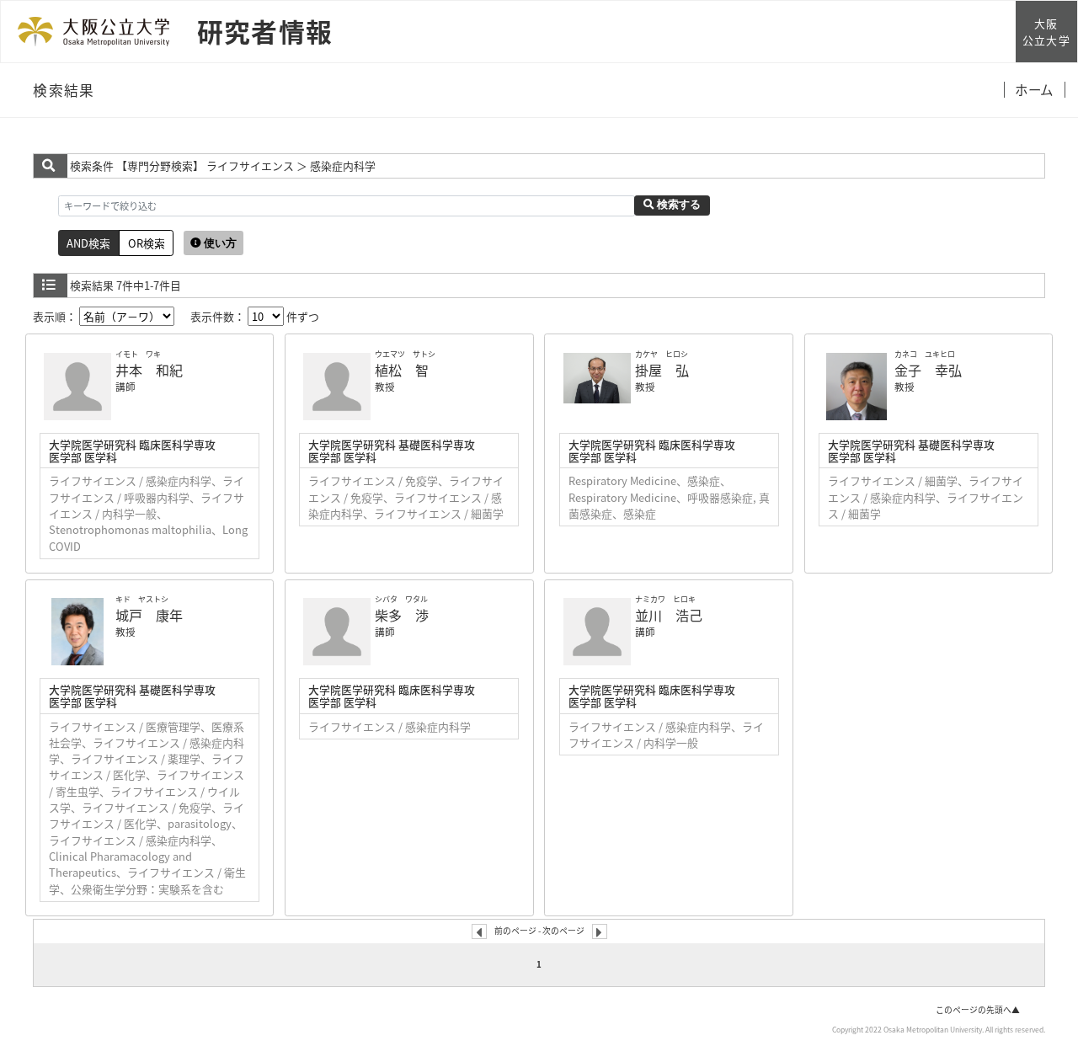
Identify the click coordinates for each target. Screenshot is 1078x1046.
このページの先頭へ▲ (978, 1010)
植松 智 (402, 370)
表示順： (56, 316)
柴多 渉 (402, 615)
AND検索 (88, 243)
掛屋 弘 (662, 370)
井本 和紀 (149, 370)
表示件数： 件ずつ (254, 316)
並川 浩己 (668, 615)
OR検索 (146, 243)
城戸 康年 (149, 615)
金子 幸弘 (928, 370)
